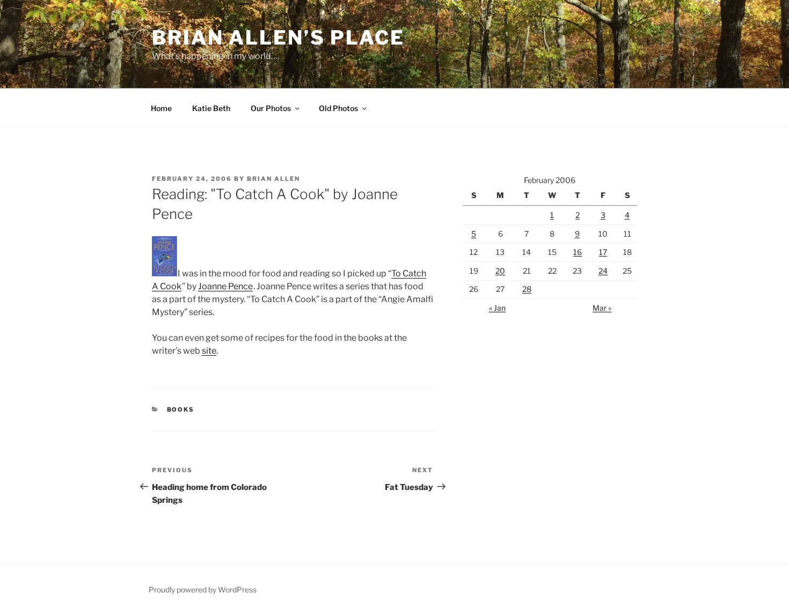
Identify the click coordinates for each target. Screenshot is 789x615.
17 (603, 252)
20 (500, 270)
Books (181, 409)
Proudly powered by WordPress (203, 589)
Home (161, 108)
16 (577, 252)
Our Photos (271, 108)
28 (526, 289)
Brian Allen (273, 178)
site (209, 351)
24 (603, 270)
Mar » (602, 307)
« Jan (497, 307)
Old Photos (338, 108)
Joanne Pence (225, 286)
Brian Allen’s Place (278, 37)
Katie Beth (211, 108)
